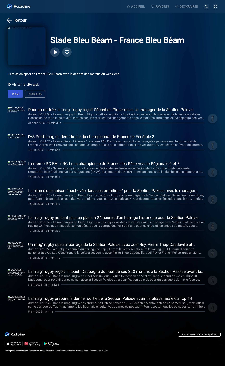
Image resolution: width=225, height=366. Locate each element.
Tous (15, 94)
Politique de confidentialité (16, 351)
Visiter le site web (25, 84)
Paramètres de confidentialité (41, 351)
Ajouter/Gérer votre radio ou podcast (199, 334)
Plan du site (103, 351)
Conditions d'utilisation (65, 351)
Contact (93, 351)
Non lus (35, 94)
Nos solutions (82, 351)
